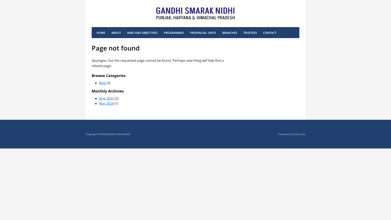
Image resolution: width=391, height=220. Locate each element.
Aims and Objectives (142, 33)
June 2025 (106, 98)
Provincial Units (203, 33)
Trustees (250, 33)
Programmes (174, 33)
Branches (229, 33)
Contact (269, 33)
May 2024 (106, 103)
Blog (102, 83)
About (116, 33)
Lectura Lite (298, 134)
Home (101, 33)
